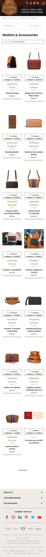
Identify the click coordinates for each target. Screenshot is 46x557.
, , (24, 543)
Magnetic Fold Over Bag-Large (34, 94)
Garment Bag (12, 93)
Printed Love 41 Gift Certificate (34, 441)
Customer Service (12, 498)
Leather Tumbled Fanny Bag (12, 329)
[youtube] (39, 517)
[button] (22, 26)
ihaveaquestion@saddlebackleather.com (23, 541)
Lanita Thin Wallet (12, 387)
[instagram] (13, 517)
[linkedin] (19, 517)
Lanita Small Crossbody (34, 212)
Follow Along (10, 503)
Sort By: (6, 42)
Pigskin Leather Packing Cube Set (34, 388)
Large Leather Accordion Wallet (12, 212)
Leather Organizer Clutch (34, 271)
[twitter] (32, 517)
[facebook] (6, 517)
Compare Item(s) (12, 80)
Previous (2, 549)
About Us (8, 492)
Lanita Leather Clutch (12, 447)
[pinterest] (26, 517)
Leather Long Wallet (12, 270)
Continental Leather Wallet (34, 153)
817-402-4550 (22, 538)
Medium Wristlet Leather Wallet (34, 329)
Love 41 (31, 551)
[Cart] (37, 3)
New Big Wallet (12, 152)
